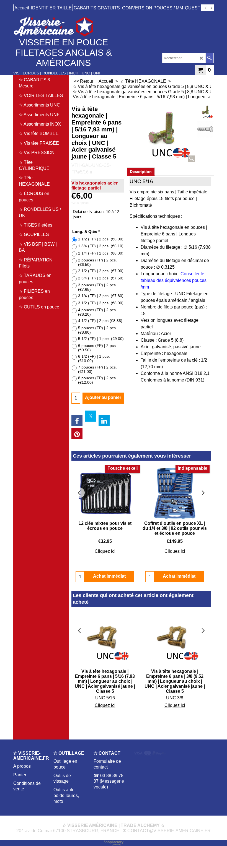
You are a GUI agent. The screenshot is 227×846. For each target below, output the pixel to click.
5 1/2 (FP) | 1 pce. (101, 338)
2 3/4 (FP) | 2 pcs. (100, 278)
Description (141, 171)
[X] (90, 416)
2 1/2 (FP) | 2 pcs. (100, 271)
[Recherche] (209, 58)
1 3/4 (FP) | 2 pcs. (100, 246)
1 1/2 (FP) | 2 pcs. (100, 239)
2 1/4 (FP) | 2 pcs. (100, 253)
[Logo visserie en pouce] (61, 26)
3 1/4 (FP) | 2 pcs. (100, 296)
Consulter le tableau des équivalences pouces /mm (174, 280)
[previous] (205, 8)
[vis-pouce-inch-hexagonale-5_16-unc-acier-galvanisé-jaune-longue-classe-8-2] (205, 129)
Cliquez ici (105, 551)
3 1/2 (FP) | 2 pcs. (100, 303)
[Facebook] (76, 420)
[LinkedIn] (104, 420)
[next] (211, 8)
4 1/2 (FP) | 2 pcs (100, 320)
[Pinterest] (76, 433)
